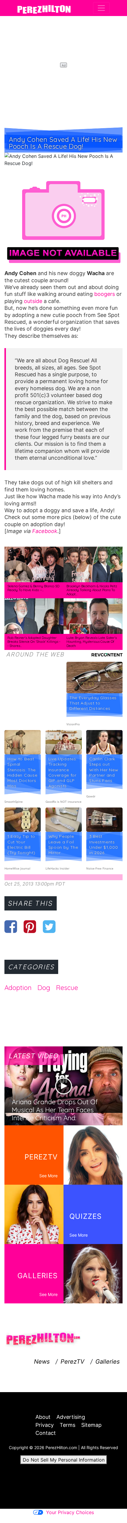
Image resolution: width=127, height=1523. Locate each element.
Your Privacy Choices (70, 1512)
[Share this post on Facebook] (10, 926)
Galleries (107, 1361)
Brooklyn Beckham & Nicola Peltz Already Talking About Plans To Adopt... (91, 590)
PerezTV (72, 1361)
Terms (67, 1425)
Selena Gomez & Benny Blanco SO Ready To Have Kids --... (33, 588)
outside (33, 301)
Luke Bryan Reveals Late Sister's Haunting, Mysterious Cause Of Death (91, 642)
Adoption (18, 987)
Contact (45, 1433)
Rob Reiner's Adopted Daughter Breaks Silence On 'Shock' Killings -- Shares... (33, 642)
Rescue (67, 987)
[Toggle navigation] (101, 8)
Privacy (44, 1425)
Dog (44, 987)
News (42, 1361)
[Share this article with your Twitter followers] (49, 926)
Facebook (44, 531)
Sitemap (91, 1425)
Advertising (70, 1417)
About (43, 1417)
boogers (104, 294)
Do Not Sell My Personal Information (64, 1460)
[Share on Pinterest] (30, 926)
